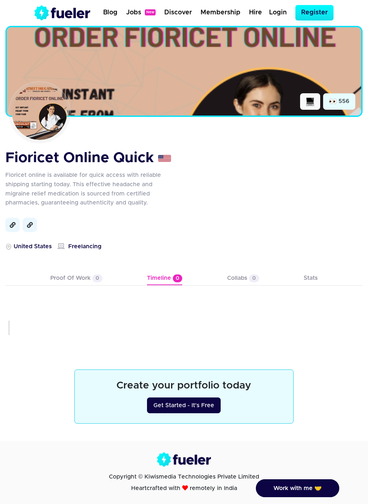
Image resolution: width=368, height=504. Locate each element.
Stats (311, 278)
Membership (220, 12)
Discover (178, 12)
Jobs (140, 12)
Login (278, 12)
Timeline (163, 278)
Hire (255, 12)
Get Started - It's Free (183, 405)
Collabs (241, 278)
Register (314, 12)
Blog (110, 12)
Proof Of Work (74, 278)
